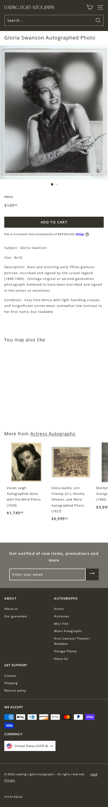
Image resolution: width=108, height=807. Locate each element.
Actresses (61, 616)
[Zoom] (98, 171)
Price (8, 197)
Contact (10, 676)
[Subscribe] (92, 574)
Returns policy (15, 690)
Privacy (9, 780)
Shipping (11, 683)
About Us (61, 659)
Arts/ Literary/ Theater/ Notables (72, 641)
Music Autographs (68, 631)
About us (11, 609)
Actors (59, 609)
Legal (94, 774)
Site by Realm (13, 797)
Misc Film (61, 624)
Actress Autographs (52, 434)
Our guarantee (15, 616)
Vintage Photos (65, 651)
